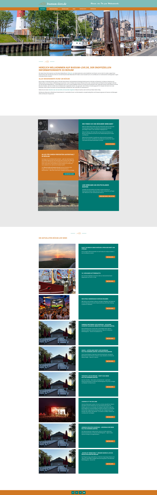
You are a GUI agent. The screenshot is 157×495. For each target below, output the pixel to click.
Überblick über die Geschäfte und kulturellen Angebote (61, 89)
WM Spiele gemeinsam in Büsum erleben (95, 299)
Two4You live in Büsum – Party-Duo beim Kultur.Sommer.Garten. (95, 376)
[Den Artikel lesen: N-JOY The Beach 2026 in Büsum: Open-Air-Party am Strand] (75, 256)
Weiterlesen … (111, 257)
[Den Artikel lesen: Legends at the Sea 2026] (75, 410)
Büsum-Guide (65, 8)
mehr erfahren (110, 144)
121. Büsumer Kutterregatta (91, 273)
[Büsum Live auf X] (80, 492)
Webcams (70, 73)
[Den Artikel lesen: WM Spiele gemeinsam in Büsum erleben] (75, 307)
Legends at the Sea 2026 (89, 401)
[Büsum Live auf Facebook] (73, 492)
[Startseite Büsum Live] (53, 3)
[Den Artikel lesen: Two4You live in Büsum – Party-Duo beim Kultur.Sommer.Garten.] (75, 384)
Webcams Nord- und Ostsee (107, 196)
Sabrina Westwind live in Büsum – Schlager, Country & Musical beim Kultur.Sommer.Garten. (98, 325)
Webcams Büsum (53, 8)
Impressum (93, 8)
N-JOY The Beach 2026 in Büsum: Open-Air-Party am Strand (98, 248)
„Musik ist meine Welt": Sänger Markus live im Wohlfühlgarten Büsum (97, 453)
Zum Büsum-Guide (69, 174)
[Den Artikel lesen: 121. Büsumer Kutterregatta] (75, 281)
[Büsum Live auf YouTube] (84, 492)
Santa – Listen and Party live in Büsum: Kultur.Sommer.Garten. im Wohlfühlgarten (97, 350)
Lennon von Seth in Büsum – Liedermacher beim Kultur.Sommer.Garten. (98, 428)
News (74, 8)
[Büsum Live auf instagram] (76, 492)
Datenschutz (83, 8)
